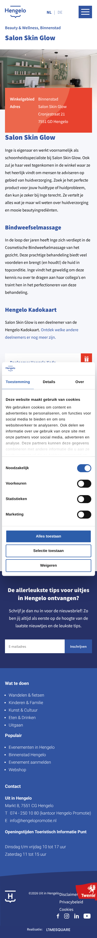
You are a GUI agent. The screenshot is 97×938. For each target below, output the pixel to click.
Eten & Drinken (22, 717)
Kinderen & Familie (26, 702)
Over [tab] (79, 382)
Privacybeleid (71, 902)
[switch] (84, 484)
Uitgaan (16, 725)
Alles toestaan (48, 536)
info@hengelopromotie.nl (33, 820)
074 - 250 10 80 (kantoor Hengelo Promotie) (50, 813)
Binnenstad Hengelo (27, 754)
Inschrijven (78, 646)
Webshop (17, 769)
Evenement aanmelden (30, 762)
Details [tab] (49, 382)
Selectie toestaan (48, 551)
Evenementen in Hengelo (31, 747)
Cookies (66, 909)
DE (60, 12)
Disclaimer (68, 894)
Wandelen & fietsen (26, 695)
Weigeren (48, 565)
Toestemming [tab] (18, 382)
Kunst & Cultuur (23, 710)
